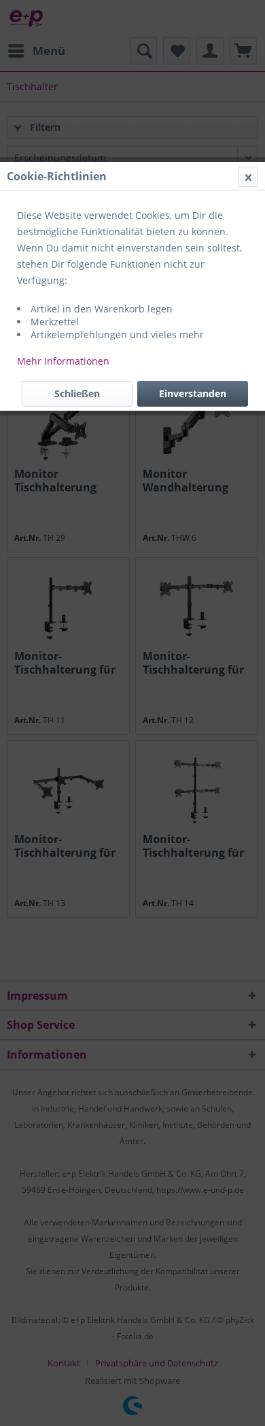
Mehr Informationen (63, 360)
